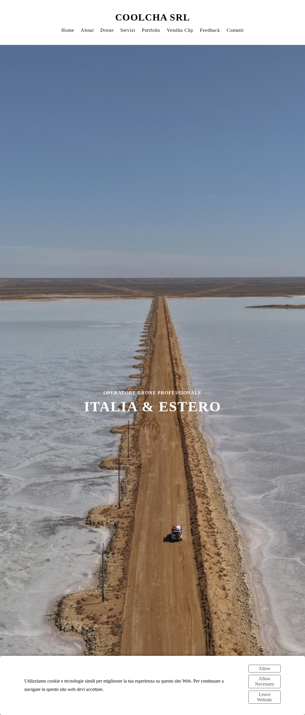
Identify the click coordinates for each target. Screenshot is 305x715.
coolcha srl (152, 17)
